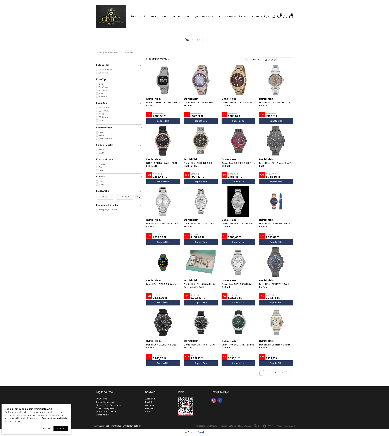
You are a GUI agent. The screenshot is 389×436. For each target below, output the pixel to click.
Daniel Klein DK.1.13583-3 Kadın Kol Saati (275, 346)
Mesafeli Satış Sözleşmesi (108, 405)
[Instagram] (214, 400)
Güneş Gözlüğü (260, 16)
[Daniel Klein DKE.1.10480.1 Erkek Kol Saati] (238, 262)
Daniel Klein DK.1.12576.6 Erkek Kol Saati (237, 104)
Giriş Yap (149, 405)
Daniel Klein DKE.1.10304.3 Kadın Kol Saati (162, 225)
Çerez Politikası (103, 414)
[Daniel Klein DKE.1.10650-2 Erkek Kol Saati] (238, 322)
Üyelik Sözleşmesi (105, 408)
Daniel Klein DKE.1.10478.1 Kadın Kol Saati (237, 225)
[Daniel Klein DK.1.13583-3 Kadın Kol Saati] (276, 322)
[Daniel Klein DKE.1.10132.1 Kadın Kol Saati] (201, 201)
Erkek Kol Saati (137, 16)
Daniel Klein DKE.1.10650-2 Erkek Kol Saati (238, 346)
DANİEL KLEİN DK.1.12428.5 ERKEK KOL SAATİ (161, 164)
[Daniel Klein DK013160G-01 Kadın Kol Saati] (276, 80)
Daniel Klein (129, 52)
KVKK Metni (101, 398)
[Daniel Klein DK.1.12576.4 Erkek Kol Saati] (201, 80)
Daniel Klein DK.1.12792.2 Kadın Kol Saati (274, 225)
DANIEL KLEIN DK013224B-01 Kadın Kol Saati (163, 104)
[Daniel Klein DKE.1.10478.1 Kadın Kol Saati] (238, 201)
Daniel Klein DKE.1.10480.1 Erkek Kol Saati (237, 286)
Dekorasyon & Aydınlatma (232, 16)
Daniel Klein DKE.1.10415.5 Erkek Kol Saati (161, 346)
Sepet (148, 411)
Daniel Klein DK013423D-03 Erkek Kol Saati (198, 164)
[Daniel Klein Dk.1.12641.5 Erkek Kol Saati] (276, 141)
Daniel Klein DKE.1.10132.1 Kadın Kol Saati (199, 225)
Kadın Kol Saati (159, 16)
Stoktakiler (254, 60)
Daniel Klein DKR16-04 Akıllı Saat (162, 284)
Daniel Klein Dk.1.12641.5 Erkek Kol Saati (276, 164)
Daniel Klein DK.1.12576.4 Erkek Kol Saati (199, 104)
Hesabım (149, 408)
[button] (291, 16)
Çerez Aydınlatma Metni (54, 418)
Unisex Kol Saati (181, 16)
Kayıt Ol (149, 402)
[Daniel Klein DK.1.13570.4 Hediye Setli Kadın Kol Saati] (201, 262)
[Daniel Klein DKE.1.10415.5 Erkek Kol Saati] (163, 322)
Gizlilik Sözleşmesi (105, 402)
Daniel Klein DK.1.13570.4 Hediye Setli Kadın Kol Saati (200, 286)
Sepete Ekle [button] (163, 120)
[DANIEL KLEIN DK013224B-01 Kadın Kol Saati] (163, 80)
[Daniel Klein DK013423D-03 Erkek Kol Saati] (201, 141)
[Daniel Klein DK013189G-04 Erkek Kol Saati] (238, 141)
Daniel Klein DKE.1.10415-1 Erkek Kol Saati (199, 346)
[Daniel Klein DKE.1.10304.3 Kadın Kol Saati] (163, 201)
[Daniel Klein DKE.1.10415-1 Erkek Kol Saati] (201, 322)
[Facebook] (220, 400)
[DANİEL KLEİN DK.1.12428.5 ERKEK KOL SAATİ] (163, 141)
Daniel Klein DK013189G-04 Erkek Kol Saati (238, 164)
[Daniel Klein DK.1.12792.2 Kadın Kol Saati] (276, 201)
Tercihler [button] (47, 428)
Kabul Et (61, 428)
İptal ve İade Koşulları (106, 411)
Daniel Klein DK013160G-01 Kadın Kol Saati (275, 104)
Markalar (114, 52)
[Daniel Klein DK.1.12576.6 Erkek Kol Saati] (238, 80)
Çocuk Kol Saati (202, 16)
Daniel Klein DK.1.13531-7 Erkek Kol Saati (274, 286)
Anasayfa (102, 52)
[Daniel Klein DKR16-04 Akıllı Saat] (163, 262)
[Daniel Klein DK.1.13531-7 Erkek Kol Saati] (276, 262)
